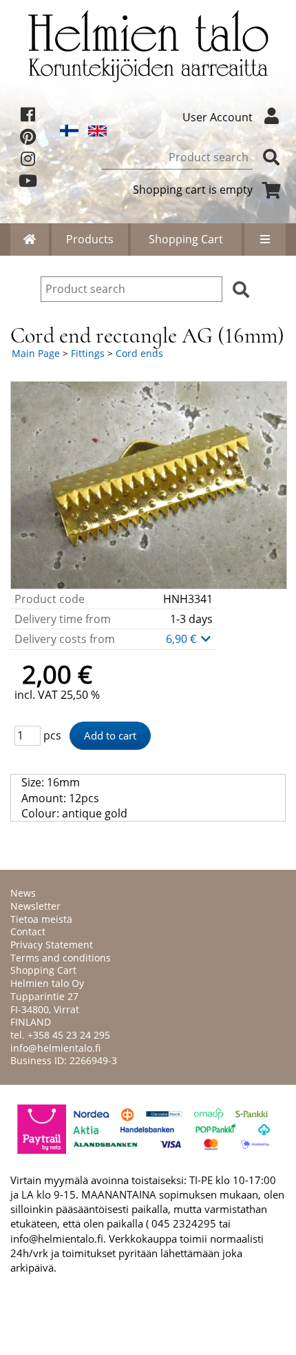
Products (90, 239)
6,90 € (182, 638)
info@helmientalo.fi (55, 1048)
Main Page (36, 353)
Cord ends (139, 353)
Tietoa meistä (41, 919)
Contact (27, 931)
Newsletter (35, 906)
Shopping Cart (186, 239)
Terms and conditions (60, 957)
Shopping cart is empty (193, 189)
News (23, 892)
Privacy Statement (51, 944)
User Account (217, 117)
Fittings (88, 353)
